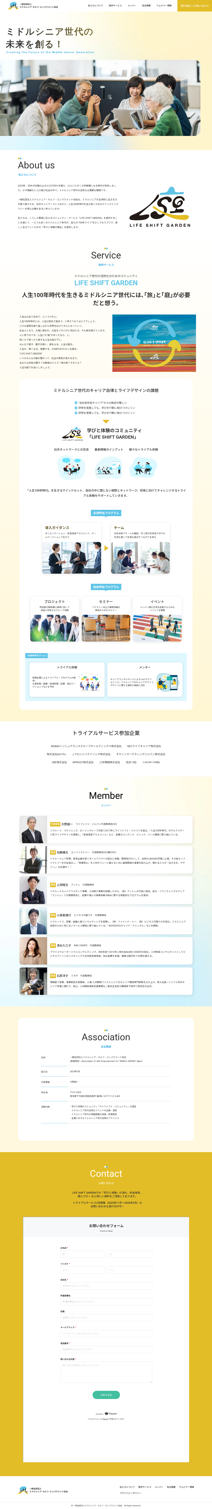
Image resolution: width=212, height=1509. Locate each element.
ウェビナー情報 (164, 5)
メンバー (132, 5)
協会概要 (146, 5)
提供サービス (115, 5)
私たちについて (95, 5)
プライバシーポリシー (130, 1493)
